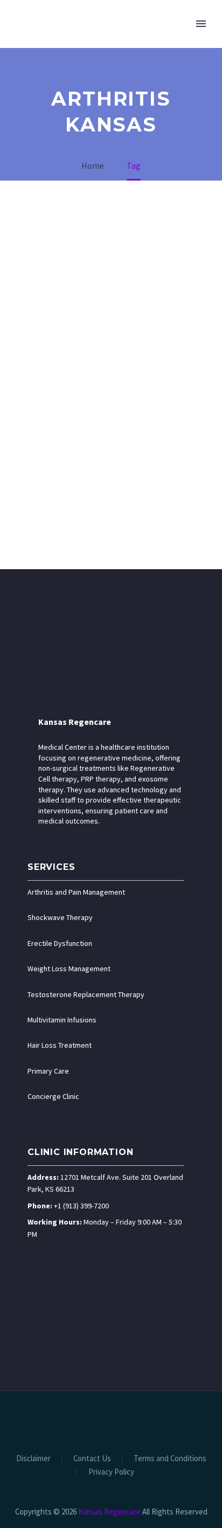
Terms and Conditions (170, 1459)
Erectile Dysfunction (59, 943)
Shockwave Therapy (60, 917)
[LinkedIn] (90, 1420)
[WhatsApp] (146, 1420)
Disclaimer (33, 1459)
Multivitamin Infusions (61, 1020)
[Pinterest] (132, 1420)
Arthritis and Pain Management (76, 892)
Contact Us (92, 1459)
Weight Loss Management (68, 968)
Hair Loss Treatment (59, 1045)
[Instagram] (118, 1420)
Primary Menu (201, 24)
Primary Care (48, 1071)
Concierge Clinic (53, 1096)
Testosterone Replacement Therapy (85, 994)
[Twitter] (104, 1420)
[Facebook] (76, 1420)
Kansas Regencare (74, 721)
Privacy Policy (111, 1472)
